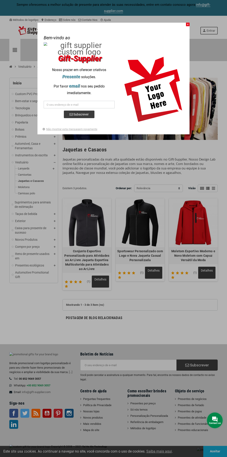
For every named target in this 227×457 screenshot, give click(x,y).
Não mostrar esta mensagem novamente (71, 129)
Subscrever (81, 114)
